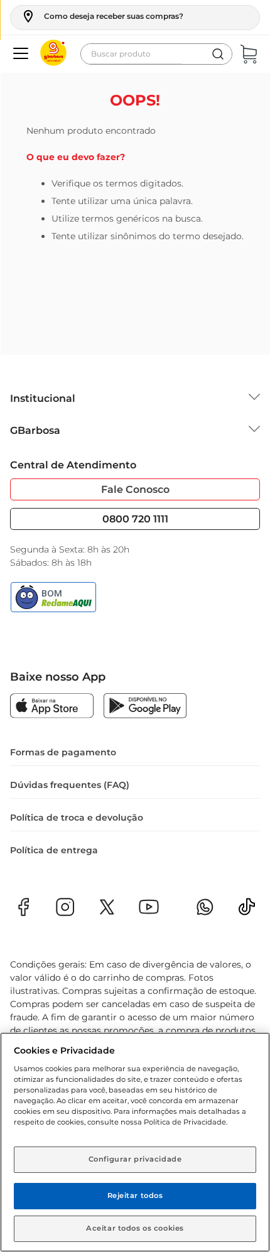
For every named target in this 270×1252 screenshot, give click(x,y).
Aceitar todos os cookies (135, 1228)
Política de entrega (54, 850)
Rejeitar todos (135, 1195)
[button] (102, 16)
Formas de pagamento (63, 752)
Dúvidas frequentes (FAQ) (69, 785)
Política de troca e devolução (76, 817)
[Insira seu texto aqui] (247, 911)
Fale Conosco (135, 489)
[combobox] (156, 54)
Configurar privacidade (135, 1159)
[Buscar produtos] (218, 54)
